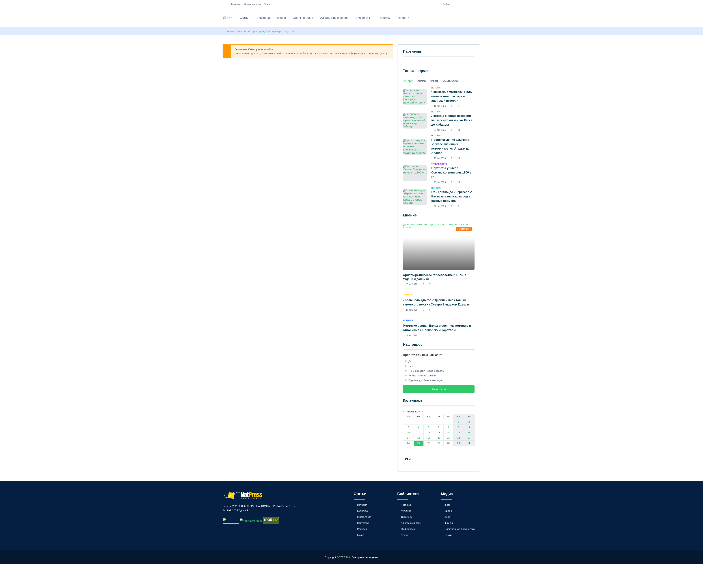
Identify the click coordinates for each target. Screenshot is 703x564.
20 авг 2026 (440, 206)
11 (418, 432)
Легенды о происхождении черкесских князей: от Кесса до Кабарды (452, 120)
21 (448, 438)
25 (418, 443)
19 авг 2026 (440, 106)
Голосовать (439, 389)
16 (469, 432)
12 (428, 432)
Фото (448, 504)
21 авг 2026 (440, 130)
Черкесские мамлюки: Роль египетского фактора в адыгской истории (451, 96)
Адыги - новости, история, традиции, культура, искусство (261, 31)
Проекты (384, 17)
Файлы (449, 522)
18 (418, 438)
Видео (448, 510)
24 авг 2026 (411, 310)
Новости (403, 17)
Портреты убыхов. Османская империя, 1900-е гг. (451, 172)
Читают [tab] (408, 81)
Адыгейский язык (411, 522)
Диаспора (263, 17)
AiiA (348, 557)
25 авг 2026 (411, 284)
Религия (362, 528)
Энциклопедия (303, 17)
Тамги (448, 534)
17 (408, 438)
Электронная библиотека (460, 528)
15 (458, 432)
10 (408, 432)
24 (408, 443)
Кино (447, 516)
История (362, 504)
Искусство (363, 522)
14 (448, 432)
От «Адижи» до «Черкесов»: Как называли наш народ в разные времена (451, 196)
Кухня (360, 534)
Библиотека (363, 17)
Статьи (244, 17)
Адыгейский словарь (334, 17)
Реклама (236, 4)
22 (458, 438)
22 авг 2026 (440, 158)
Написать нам (252, 4)
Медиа (281, 17)
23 (469, 438)
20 (439, 438)
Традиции (406, 516)
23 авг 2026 (440, 182)
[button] (478, 18)
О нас (267, 4)
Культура (362, 510)
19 (428, 438)
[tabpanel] (439, 147)
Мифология (364, 516)
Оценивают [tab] (450, 81)
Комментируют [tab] (428, 81)
